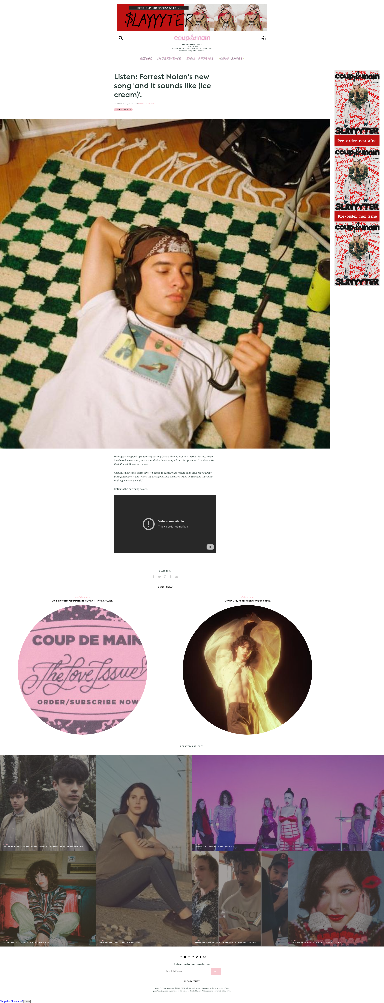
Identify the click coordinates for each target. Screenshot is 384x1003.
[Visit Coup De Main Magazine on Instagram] (189, 957)
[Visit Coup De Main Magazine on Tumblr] (200, 957)
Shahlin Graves (147, 104)
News (146, 60)
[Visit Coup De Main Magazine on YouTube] (185, 957)
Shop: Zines (231, 56)
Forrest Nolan (123, 110)
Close (27, 1001)
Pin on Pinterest (165, 576)
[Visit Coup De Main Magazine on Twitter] (197, 957)
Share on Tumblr (170, 576)
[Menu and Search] (120, 38)
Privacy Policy (192, 981)
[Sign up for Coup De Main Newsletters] (204, 957)
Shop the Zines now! (11, 1001)
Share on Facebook (153, 576)
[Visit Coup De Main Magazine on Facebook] (181, 957)
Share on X (159, 576)
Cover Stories (199, 56)
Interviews (169, 56)
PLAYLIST (263, 38)
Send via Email (176, 576)
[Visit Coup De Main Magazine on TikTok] (193, 957)
